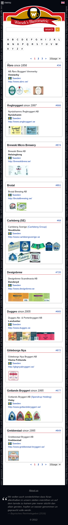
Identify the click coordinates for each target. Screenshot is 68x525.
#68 (59, 220)
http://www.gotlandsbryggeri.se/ (24, 407)
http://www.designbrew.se (21, 288)
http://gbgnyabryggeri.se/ (21, 366)
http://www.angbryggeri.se (21, 121)
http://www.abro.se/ (18, 81)
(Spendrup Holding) (41, 396)
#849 (58, 430)
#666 (58, 105)
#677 (58, 390)
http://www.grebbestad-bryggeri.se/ (26, 446)
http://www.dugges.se (19, 328)
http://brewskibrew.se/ (19, 161)
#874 (58, 145)
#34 (59, 65)
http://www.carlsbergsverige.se (24, 237)
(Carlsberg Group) (37, 226)
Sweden (16, 78)
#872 (58, 350)
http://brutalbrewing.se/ (20, 198)
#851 (58, 185)
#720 (58, 272)
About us (33, 490)
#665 (58, 311)
